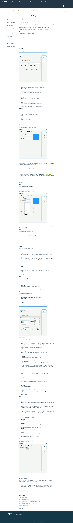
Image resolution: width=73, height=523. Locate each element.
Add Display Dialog (10, 25)
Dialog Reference (10, 19)
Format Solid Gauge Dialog (23, 505)
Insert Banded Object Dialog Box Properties (26, 503)
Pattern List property (48, 174)
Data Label (42, 29)
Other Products (44, 1)
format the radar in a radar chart (38, 24)
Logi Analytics (9, 10)
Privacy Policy (46, 521)
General (34, 29)
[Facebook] (19, 508)
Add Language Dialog (11, 43)
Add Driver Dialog (10, 28)
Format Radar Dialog (11, 46)
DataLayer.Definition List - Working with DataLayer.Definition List (30, 501)
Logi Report (30, 1)
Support (51, 1)
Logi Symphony (14, 1)
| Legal (42, 521)
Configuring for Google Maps (24, 499)
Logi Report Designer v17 (21, 10)
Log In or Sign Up (68, 5)
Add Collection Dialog (11, 22)
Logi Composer (22, 1)
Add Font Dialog (10, 31)
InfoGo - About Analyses (23, 497)
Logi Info (37, 1)
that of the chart (43, 488)
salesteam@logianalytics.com (61, 514)
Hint (47, 29)
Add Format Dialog (10, 33)
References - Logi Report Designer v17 (33, 10)
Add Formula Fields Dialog (10, 37)
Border (39, 29)
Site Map (49, 521)
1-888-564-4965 (58, 513)
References (9, 16)
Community (58, 1)
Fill (36, 29)
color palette (40, 163)
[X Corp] (20, 508)
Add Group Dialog (10, 40)
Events (66, 1)
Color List (24, 181)
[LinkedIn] (22, 508)
